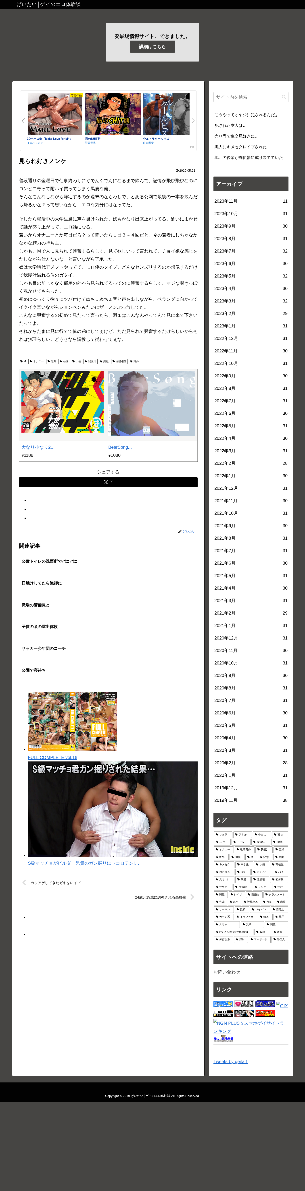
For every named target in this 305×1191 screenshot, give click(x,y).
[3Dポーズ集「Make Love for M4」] (55, 114)
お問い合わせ (226, 971)
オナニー (38, 361)
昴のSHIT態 (92, 138)
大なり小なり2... (38, 447)
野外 (136, 361)
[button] (284, 96)
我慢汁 (92, 361)
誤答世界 (90, 142)
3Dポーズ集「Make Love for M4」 (49, 138)
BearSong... (120, 447)
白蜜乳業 (148, 142)
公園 (66, 361)
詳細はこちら (152, 46)
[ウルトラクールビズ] (171, 114)
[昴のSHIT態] (113, 114)
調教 (106, 361)
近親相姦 (121, 361)
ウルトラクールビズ (156, 138)
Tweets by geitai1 (230, 1061)
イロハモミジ (35, 142)
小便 (78, 361)
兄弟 (53, 361)
